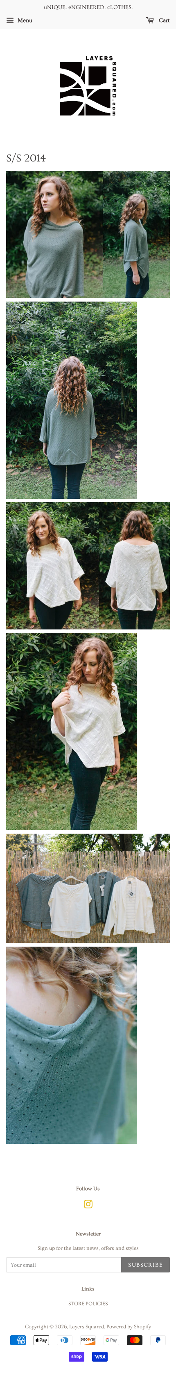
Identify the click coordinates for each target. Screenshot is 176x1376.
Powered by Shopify (128, 1327)
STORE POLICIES (88, 1304)
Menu (24, 20)
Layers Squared (86, 1327)
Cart (163, 20)
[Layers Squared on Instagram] (88, 1206)
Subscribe (145, 1265)
